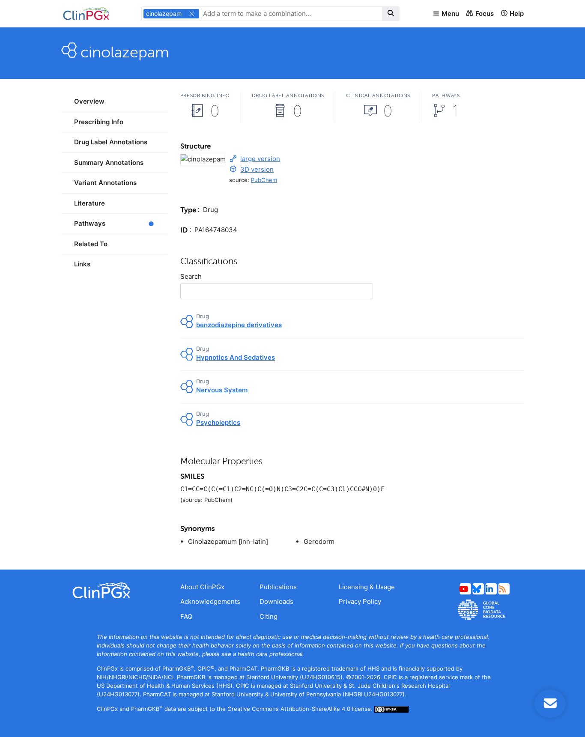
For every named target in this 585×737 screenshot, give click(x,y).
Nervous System (222, 390)
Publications (278, 587)
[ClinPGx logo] (114, 590)
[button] (446, 14)
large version (260, 159)
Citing (269, 616)
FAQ (186, 616)
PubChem (264, 179)
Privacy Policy (360, 601)
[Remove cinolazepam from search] (191, 13)
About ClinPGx (202, 587)
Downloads (276, 601)
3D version (257, 169)
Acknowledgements (210, 601)
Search (191, 276)
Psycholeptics (218, 422)
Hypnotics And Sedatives (235, 357)
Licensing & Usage (367, 587)
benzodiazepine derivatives (239, 325)
